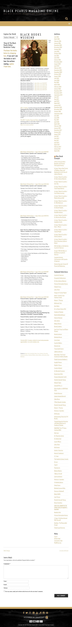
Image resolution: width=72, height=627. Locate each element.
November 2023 (58, 62)
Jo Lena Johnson (64, 551)
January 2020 (57, 89)
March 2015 (57, 151)
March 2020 (57, 85)
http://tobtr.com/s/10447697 (41, 83)
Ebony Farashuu (58, 503)
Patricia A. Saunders (59, 411)
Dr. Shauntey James (59, 436)
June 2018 (56, 118)
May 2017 (56, 140)
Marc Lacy (56, 433)
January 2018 (57, 128)
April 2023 (56, 66)
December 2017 (58, 130)
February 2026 (57, 41)
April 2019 (56, 101)
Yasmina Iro (57, 468)
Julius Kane (57, 290)
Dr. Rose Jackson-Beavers (60, 281)
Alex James (57, 321)
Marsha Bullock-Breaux (59, 315)
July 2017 (56, 136)
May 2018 (56, 120)
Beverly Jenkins (58, 326)
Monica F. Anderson (59, 453)
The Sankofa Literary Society (61, 459)
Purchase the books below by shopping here (10, 53)
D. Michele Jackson (58, 482)
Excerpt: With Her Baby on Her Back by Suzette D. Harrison (60, 252)
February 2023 (57, 68)
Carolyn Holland (58, 368)
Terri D (55, 465)
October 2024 (57, 53)
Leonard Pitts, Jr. (58, 386)
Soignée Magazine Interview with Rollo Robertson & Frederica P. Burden (61, 423)
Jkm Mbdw (56, 306)
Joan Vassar (57, 497)
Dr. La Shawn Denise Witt (60, 309)
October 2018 (57, 111)
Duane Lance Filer (58, 374)
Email (5, 584)
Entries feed (57, 539)
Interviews (44, 355)
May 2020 (56, 82)
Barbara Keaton (58, 471)
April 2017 (56, 143)
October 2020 (57, 74)
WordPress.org (57, 543)
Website (5, 588)
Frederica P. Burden (58, 312)
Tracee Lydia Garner (59, 349)
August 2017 (57, 134)
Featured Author (24, 355)
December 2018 (58, 107)
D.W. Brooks (57, 414)
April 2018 (56, 122)
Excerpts (46, 353)
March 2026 (57, 39)
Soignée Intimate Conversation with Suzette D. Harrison (60, 259)
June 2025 (56, 51)
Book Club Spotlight (29, 353)
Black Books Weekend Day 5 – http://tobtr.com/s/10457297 (35, 297)
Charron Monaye (58, 318)
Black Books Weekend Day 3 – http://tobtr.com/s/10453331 (35, 215)
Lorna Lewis (57, 340)
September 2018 (58, 114)
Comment (7, 564)
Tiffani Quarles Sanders (60, 402)
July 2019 (56, 97)
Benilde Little (57, 512)
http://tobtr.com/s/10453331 (41, 86)
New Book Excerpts (58, 157)
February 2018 (57, 126)
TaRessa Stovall (58, 474)
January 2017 (57, 149)
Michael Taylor (57, 383)
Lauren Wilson (57, 442)
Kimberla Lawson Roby (59, 488)
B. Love (56, 462)
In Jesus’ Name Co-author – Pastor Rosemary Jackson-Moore (61, 241)
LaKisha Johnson (58, 352)
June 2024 (56, 58)
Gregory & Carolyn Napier (60, 293)
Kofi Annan (57, 447)
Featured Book (31, 355)
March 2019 (57, 103)
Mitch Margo (7, 551)
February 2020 (57, 87)
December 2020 (58, 72)
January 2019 (57, 105)
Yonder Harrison (58, 393)
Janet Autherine (58, 477)
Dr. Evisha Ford (57, 439)
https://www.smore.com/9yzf (27, 124)
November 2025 (58, 47)
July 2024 (56, 56)
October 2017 (57, 132)
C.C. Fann (56, 456)
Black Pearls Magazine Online (31, 11)
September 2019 (58, 95)
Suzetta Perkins (58, 343)
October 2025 (57, 49)
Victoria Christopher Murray (61, 284)
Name (5, 581)
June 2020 (56, 80)
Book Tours (37, 353)
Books (41, 353)
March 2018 (57, 124)
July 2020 (56, 78)
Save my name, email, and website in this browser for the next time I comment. (24, 591)
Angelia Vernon (58, 362)
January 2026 (57, 43)
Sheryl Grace (57, 485)
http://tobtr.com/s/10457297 (41, 89)
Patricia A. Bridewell (59, 491)
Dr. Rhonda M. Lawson (59, 371)
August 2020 (57, 76)
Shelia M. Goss (57, 287)
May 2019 (56, 99)
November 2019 (58, 93)
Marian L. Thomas (58, 300)
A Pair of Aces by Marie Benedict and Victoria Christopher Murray (59, 163)
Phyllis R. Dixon (58, 365)
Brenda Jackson (58, 334)
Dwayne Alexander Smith (60, 377)
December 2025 (58, 45)
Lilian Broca (57, 399)
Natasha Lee (57, 346)
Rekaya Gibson (57, 324)
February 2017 (57, 147)
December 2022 (58, 70)
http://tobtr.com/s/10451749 (41, 85)
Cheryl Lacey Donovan (59, 528)
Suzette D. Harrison (59, 275)
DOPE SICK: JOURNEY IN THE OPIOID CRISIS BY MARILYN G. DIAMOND (60, 507)
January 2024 (57, 60)
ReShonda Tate (58, 303)
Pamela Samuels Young (60, 380)
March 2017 (57, 145)
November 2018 (58, 109)
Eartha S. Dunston (58, 450)
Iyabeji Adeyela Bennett (60, 396)
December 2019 (58, 91)
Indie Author (38, 355)
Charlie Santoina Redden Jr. (60, 359)
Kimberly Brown (58, 337)
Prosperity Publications (60, 278)
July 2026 (56, 37)
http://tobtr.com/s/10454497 (41, 88)
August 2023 (57, 64)
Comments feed (58, 541)
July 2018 (56, 116)
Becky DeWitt (57, 494)
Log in (55, 537)
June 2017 (56, 138)
